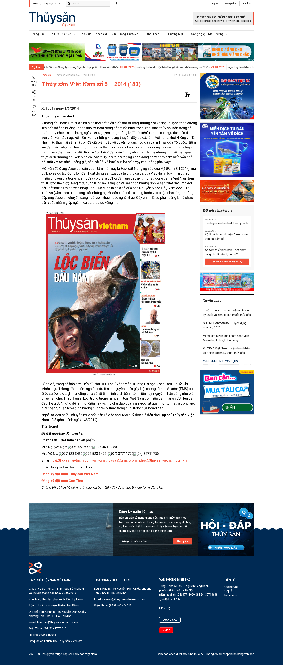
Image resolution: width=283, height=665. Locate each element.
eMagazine (230, 3)
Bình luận (34, 113)
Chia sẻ (34, 98)
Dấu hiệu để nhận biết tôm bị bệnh (226, 223)
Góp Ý (228, 591)
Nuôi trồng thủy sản (124, 34)
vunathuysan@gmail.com (118, 460)
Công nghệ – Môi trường (207, 34)
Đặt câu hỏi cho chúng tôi (225, 261)
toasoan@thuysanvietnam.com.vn (58, 622)
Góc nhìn (85, 34)
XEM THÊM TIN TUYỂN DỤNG (220, 361)
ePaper (214, 3)
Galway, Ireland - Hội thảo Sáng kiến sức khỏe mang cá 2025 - (147, 67)
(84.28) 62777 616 (55, 628)
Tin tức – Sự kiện (60, 34)
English (247, 3)
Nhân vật (101, 34)
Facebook (230, 595)
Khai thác (153, 34)
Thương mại (175, 34)
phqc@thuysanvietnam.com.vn (163, 460)
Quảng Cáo (231, 586)
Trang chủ (37, 34)
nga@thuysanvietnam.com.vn (73, 460)
